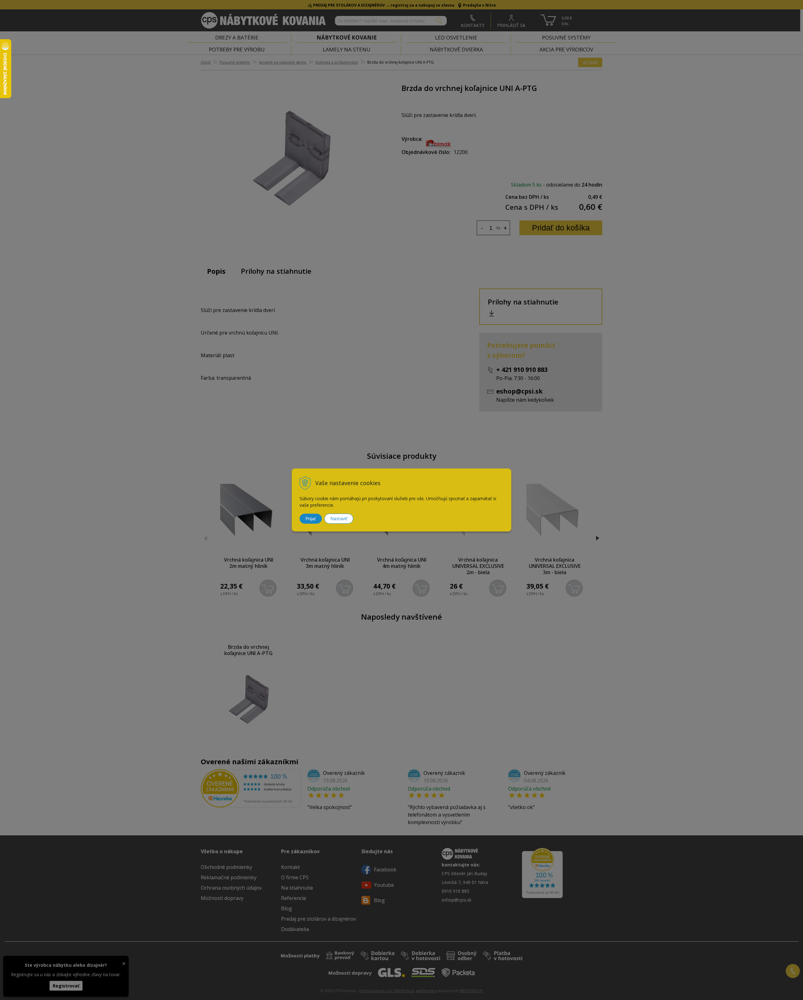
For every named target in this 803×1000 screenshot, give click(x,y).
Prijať (311, 518)
